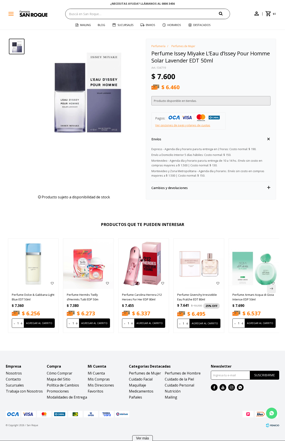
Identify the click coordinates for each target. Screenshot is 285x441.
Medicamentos (141, 391)
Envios (150, 25)
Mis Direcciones (101, 385)
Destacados (201, 25)
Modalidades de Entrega (67, 397)
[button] (224, 14)
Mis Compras (99, 379)
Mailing (85, 25)
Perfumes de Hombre (183, 373)
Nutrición (173, 391)
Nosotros (14, 373)
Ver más (142, 438)
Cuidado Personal (179, 385)
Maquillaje (137, 385)
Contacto (13, 379)
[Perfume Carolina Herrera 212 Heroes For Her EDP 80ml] (143, 264)
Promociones (58, 391)
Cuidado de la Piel (179, 379)
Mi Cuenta (96, 373)
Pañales (135, 397)
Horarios (174, 25)
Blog (101, 25)
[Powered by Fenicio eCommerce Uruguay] (272, 425)
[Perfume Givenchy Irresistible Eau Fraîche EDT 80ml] (199, 264)
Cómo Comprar (59, 373)
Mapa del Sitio (58, 379)
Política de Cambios (63, 385)
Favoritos (95, 391)
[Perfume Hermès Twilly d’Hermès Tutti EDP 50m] (88, 264)
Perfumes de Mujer (145, 373)
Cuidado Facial (141, 379)
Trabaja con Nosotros (24, 391)
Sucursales (125, 25)
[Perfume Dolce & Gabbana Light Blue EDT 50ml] (33, 264)
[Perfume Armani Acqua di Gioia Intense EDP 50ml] (254, 264)
